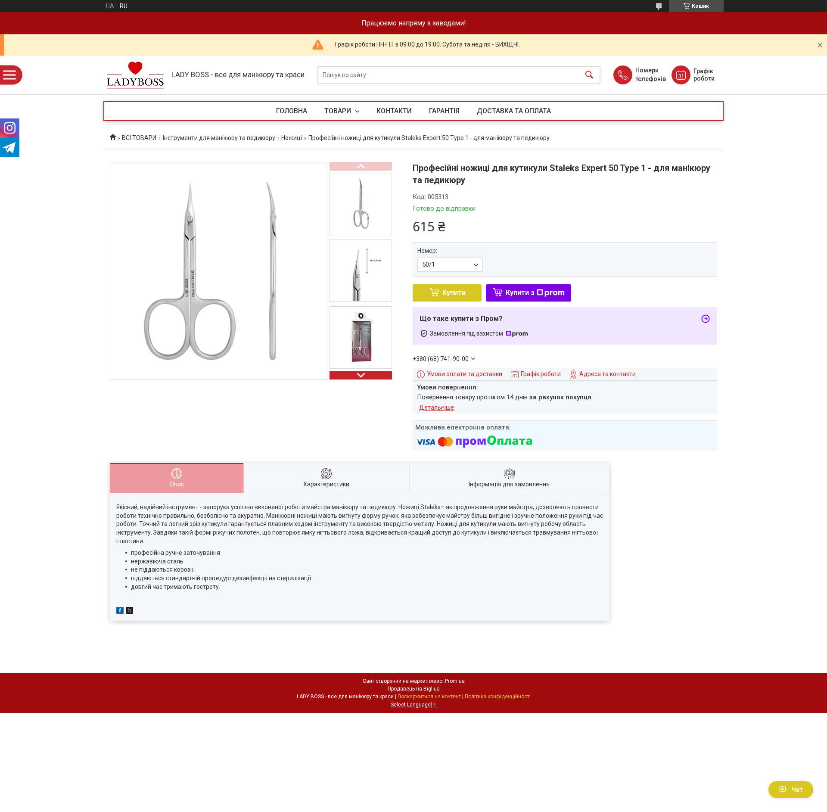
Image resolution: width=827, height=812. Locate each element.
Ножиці (291, 137)
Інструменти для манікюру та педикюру (219, 137)
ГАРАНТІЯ (444, 111)
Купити (454, 293)
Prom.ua (455, 681)
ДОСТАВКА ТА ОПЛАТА (514, 111)
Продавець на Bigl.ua (414, 689)
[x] (129, 611)
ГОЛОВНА (291, 111)
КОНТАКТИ (394, 111)
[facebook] (120, 611)
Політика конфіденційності (498, 697)
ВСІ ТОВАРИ (139, 137)
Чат (797, 789)
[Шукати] (589, 75)
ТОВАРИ (338, 111)
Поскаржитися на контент (429, 697)
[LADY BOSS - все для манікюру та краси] (135, 75)
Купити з (520, 293)
